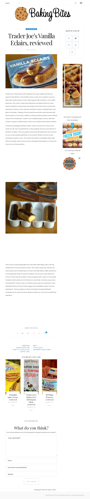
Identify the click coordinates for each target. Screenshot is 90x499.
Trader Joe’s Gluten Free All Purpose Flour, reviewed (31, 400)
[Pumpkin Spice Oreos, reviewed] (13, 376)
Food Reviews (31, 29)
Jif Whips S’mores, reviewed (49, 397)
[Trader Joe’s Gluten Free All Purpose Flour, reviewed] (31, 376)
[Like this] (44, 333)
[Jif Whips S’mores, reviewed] (49, 376)
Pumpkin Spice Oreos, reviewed (13, 397)
